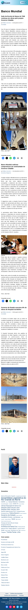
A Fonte (3, 549)
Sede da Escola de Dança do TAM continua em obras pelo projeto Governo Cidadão (13, 18)
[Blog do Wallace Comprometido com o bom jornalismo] (5, 2)
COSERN (10, 503)
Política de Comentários (10, 595)
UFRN (18, 532)
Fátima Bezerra (14, 513)
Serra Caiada (7, 530)
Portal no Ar (4, 572)
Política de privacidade (16, 593)
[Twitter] (17, 607)
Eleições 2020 (15, 507)
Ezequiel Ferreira (21, 511)
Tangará (3, 532)
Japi (22, 517)
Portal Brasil (4, 539)
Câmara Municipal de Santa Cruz (11, 506)
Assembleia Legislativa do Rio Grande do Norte (13, 499)
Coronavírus (21, 502)
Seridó (2, 530)
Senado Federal (21, 528)
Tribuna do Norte (5, 582)
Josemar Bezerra (8, 519)
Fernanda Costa (5, 513)
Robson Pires (4, 575)
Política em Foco (5, 567)
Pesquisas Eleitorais (6, 524)
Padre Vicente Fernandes (6, 521)
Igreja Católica (19, 515)
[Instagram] (10, 607)
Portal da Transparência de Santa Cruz (10, 547)
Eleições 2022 (5, 509)
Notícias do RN (5, 562)
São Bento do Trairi (16, 530)
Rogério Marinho (13, 528)
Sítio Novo (23, 530)
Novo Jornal (4, 565)
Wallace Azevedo (7, 22)
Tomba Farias (11, 532)
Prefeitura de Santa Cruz (9, 526)
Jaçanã (2, 519)
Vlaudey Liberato (5, 585)
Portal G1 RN (4, 570)
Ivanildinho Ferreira (6, 517)
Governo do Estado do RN (7, 542)
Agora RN (3, 552)
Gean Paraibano (23, 513)
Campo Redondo (13, 502)
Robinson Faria (4, 528)
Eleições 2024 (15, 509)
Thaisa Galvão (4, 580)
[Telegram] (21, 607)
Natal (13, 519)
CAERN (3, 502)
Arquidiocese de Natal (21, 496)
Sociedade (3, 24)
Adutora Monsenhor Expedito (8, 496)
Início (7, 593)
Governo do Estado (8, 515)
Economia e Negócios (6, 172)
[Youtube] (14, 607)
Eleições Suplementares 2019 (8, 511)
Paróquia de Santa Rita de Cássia (9, 523)
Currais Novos (21, 503)
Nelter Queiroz (18, 519)
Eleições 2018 (6, 508)
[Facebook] (7, 607)
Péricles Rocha (21, 526)
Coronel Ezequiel (4, 503)
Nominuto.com (5, 560)
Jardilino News (4, 557)
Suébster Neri (4, 577)
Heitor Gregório (5, 554)
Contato (21, 595)
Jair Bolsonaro (16, 517)
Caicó (7, 502)
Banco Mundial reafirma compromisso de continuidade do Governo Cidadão (13, 166)
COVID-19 (15, 504)
